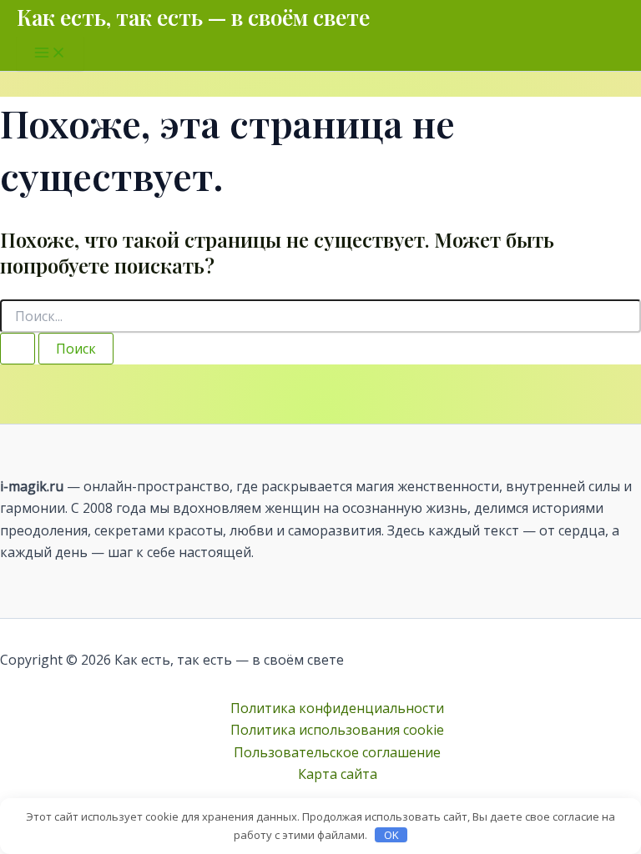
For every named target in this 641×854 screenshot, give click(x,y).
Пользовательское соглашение (337, 752)
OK (391, 834)
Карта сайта (337, 774)
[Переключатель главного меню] (50, 53)
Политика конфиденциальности (337, 708)
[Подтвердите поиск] (17, 348)
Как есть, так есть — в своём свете (193, 17)
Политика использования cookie (337, 730)
